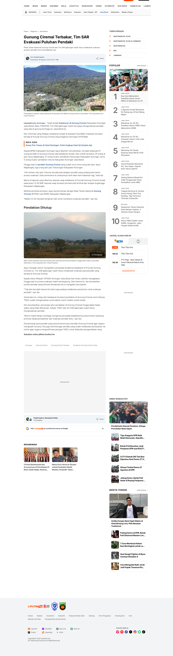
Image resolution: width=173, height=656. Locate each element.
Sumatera (57, 12)
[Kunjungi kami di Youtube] (121, 631)
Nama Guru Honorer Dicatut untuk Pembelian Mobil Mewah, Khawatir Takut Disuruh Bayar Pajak (64, 467)
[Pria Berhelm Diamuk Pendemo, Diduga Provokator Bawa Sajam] (128, 412)
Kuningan (41, 123)
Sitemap (92, 616)
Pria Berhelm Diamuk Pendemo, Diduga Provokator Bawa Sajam (128, 427)
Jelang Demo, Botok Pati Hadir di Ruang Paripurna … (132, 479)
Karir (130, 616)
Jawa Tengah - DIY (90, 12)
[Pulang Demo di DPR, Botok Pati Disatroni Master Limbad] (115, 534)
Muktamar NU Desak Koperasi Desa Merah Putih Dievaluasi (132, 152)
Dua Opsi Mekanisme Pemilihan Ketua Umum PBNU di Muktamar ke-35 (132, 98)
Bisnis (44, 6)
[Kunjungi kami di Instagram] (135, 631)
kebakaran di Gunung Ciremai (72, 123)
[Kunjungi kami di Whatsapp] (139, 631)
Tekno (99, 6)
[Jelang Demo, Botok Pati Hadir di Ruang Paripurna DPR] (115, 479)
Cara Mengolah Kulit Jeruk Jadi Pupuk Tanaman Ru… (132, 566)
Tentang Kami (120, 616)
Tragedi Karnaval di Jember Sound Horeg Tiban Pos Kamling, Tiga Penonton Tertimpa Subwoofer (132, 194)
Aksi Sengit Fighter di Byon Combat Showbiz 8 (132, 555)
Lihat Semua (141, 66)
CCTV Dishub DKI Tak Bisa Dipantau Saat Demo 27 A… (132, 457)
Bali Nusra (68, 12)
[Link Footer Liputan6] (39, 606)
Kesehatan (87, 6)
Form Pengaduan (105, 616)
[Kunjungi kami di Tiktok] (143, 631)
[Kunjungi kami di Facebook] (126, 631)
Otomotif (109, 6)
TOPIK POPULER (116, 31)
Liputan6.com (45, 638)
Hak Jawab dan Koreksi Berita (55, 619)
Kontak (30, 616)
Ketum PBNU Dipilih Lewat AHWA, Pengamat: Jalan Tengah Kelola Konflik (132, 223)
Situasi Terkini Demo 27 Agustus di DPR (131, 468)
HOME (26, 6)
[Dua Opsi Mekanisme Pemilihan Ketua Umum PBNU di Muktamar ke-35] (128, 80)
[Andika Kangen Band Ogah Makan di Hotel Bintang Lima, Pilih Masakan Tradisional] (128, 506)
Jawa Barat (104, 12)
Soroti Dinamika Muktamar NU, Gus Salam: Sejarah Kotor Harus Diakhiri (132, 166)
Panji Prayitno (39, 57)
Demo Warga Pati (118, 399)
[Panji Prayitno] (27, 58)
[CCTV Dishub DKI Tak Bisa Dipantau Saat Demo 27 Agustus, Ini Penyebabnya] (115, 458)
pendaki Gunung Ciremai (49, 164)
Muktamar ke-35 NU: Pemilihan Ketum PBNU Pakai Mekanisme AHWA (133, 125)
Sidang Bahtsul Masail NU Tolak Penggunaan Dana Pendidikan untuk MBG (132, 179)
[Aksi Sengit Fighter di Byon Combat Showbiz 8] (115, 555)
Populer (114, 65)
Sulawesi (77, 12)
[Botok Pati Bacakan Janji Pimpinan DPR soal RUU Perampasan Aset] (115, 447)
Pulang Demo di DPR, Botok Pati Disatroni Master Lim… (133, 534)
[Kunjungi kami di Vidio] (117, 631)
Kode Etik (61, 616)
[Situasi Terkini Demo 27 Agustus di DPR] (115, 469)
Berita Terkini (118, 490)
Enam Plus (135, 6)
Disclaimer (50, 616)
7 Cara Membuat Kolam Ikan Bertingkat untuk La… (132, 544)
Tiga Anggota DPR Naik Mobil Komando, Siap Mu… (132, 436)
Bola (63, 6)
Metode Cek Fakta (34, 619)
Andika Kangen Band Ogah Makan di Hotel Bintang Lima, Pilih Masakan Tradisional (127, 523)
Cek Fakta (122, 6)
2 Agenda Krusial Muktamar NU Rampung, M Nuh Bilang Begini (132, 112)
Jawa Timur (47, 12)
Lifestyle (74, 6)
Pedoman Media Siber (77, 616)
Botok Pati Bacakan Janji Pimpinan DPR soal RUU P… (132, 447)
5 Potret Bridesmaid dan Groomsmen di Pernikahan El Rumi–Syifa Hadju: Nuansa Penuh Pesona (36, 467)
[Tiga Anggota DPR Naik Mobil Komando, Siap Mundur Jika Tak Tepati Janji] (115, 437)
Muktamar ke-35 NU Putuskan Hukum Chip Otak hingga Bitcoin (132, 139)
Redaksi (39, 616)
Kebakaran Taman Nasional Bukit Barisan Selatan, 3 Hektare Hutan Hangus (132, 209)
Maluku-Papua (127, 12)
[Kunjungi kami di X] (130, 631)
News (35, 6)
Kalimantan (115, 12)
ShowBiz (54, 6)
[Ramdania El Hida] (31, 419)
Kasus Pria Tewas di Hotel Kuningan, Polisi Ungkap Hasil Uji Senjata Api (59, 145)
